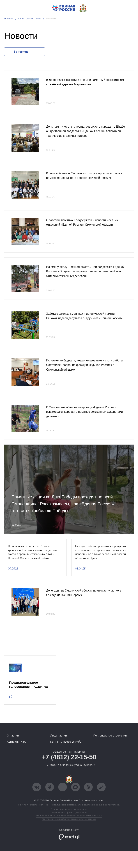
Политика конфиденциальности (69, 812)
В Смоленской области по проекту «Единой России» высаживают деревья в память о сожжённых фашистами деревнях (84, 412)
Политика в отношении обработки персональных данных (69, 815)
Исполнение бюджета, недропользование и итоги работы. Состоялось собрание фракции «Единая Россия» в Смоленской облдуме (84, 365)
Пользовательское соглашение (69, 809)
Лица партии (58, 735)
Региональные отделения (110, 735)
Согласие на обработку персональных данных (69, 818)
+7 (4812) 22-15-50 (69, 757)
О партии (13, 735)
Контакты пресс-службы (66, 741)
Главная (9, 18)
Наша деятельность (29, 18)
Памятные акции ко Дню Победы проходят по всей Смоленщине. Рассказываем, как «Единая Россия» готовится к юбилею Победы (63, 503)
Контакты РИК (16, 741)
